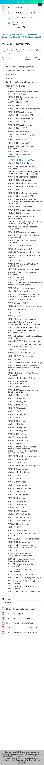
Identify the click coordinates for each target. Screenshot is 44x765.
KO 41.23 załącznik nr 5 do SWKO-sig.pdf (20, 618)
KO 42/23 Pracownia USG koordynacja (20, 155)
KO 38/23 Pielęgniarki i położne (22, 176)
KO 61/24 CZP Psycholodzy (20, 80)
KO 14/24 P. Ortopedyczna (20, 80)
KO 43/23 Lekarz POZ (18, 151)
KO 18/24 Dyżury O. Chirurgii (21, 80)
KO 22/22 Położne (16, 421)
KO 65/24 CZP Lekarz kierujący (22, 80)
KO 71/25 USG (14, 80)
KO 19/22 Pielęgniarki (18, 430)
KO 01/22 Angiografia (18, 494)
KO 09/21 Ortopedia (17, 511)
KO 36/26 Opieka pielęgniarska (22, 80)
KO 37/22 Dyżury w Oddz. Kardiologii (25, 362)
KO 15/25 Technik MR (18, 80)
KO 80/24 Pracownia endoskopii (23, 80)
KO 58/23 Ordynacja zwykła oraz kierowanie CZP (23, 98)
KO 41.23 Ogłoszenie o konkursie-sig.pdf (20, 609)
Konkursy (10, 78)
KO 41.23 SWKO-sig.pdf (14, 614)
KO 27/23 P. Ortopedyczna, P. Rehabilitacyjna (21, 217)
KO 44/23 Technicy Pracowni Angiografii (21, 147)
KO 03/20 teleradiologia (19, 542)
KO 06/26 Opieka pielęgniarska (22, 80)
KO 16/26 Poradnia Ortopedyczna (23, 80)
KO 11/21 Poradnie (17, 504)
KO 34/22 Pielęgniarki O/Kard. (22, 378)
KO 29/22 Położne (16, 398)
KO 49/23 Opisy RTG (17, 128)
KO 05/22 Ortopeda (17, 481)
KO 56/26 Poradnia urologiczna (22, 80)
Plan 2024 (12, 72)
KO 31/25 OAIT (15, 80)
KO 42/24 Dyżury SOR (18, 80)
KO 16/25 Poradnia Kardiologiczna (24, 80)
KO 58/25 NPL (14, 80)
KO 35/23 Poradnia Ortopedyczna (23, 186)
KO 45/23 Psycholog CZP (19, 143)
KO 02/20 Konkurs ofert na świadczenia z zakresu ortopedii (22, 546)
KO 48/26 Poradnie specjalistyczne (24, 80)
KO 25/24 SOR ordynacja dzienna (23, 80)
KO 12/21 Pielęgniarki (18, 501)
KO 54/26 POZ (14, 80)
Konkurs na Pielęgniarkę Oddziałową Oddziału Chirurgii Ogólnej (25, 222)
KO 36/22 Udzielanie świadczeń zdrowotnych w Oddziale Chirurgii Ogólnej (23, 367)
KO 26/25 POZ (14, 80)
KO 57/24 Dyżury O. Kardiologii (22, 80)
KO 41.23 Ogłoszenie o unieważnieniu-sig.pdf (21, 632)
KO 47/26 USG (14, 80)
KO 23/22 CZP (14, 417)
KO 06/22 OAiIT (15, 478)
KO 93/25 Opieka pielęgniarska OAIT (25, 80)
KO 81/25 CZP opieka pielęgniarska (24, 80)
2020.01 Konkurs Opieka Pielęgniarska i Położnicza (20, 554)
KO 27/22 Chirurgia (17, 408)
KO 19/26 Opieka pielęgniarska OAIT (25, 80)
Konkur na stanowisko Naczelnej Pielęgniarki (23, 227)
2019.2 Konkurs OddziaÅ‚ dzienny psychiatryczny (23, 582)
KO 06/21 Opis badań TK (19, 520)
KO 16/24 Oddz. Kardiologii (21, 80)
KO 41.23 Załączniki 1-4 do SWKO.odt (19, 623)
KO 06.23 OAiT (15, 312)
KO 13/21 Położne (16, 498)
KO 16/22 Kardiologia (18, 440)
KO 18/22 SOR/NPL (17, 433)
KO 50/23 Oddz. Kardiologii (21, 125)
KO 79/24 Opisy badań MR (20, 80)
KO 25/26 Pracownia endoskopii (23, 80)
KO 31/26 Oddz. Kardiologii (21, 80)
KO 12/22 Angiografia (18, 459)
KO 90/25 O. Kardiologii (19, 80)
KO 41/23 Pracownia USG (31, 37)
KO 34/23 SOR (14, 189)
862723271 (15, 24)
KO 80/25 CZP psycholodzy (20, 80)
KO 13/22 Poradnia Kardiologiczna (24, 456)
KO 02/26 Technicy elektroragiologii (25, 80)
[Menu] (40, 4)
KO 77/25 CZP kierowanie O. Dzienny (25, 80)
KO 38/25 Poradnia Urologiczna (22, 80)
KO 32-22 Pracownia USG (20, 386)
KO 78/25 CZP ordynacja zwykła (22, 80)
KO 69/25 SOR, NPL (17, 80)
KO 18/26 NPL (14, 80)
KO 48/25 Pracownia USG (20, 80)
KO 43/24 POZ (14, 80)
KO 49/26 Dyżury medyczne (20, 80)
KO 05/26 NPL (14, 80)
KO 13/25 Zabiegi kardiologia (21, 80)
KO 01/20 (12, 550)
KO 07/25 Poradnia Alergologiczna (24, 80)
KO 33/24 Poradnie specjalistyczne (24, 80)
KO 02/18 (12, 88)
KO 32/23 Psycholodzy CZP (20, 196)
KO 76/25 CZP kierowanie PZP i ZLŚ (24, 80)
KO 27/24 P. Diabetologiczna (21, 80)
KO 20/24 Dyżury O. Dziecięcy (21, 80)
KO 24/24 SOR (14, 80)
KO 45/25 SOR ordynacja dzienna (23, 80)
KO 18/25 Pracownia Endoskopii (23, 80)
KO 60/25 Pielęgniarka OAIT (21, 80)
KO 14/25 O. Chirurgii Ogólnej (22, 80)
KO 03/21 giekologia (17, 530)
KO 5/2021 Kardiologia (18, 524)
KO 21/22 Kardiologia (18, 424)
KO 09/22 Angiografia (18, 469)
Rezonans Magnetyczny (18, 68)
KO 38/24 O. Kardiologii (19, 80)
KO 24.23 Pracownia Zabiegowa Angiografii (22, 241)
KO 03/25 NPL (14, 80)
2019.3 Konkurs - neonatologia (22, 574)
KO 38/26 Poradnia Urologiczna (22, 80)
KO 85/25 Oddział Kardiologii (22, 80)
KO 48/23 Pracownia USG (20, 131)
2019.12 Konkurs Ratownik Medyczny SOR (20, 565)
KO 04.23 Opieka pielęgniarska (22, 319)
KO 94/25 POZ (14, 80)
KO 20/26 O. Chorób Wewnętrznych (24, 80)
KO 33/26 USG (14, 80)
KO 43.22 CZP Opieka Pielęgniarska (24, 341)
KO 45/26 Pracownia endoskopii (23, 80)
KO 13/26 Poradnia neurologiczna (23, 80)
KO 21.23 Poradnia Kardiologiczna (24, 252)
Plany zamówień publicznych (19, 70)
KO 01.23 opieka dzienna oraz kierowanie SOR (21, 331)
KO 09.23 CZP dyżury (18, 302)
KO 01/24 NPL (14, 80)
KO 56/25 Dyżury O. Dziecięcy (21, 80)
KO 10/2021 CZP (16, 507)
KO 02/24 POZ (14, 80)
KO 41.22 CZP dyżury (18, 349)
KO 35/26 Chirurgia (17, 80)
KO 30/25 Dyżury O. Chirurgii (21, 80)
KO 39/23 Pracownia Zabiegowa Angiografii (23, 167)
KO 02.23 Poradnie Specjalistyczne (24, 327)
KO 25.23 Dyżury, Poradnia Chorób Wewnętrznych (24, 236)
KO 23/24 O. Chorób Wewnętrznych (24, 80)
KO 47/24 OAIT (15, 80)
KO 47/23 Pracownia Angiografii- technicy (23, 135)
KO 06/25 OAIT (15, 80)
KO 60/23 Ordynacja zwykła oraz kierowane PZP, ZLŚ (23, 92)
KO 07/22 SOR (14, 475)
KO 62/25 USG (14, 80)
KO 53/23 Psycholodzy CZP (20, 115)
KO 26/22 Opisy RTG (17, 404)
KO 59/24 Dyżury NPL (18, 80)
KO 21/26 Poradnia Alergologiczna (24, 80)
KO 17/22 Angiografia (18, 437)
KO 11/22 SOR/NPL (17, 462)
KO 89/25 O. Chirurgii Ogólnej (22, 80)
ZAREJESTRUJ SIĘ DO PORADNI (22, 18)
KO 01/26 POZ (14, 80)
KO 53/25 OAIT (15, 80)
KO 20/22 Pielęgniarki (18, 427)
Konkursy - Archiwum (10, 37)
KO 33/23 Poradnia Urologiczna (22, 193)
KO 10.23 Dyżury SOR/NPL (20, 299)
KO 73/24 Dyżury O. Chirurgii (21, 80)
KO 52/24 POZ (14, 80)
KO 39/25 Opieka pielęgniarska (22, 80)
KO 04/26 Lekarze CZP (18, 80)
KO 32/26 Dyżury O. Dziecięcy (21, 80)
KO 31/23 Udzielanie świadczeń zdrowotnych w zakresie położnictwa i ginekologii (25, 201)
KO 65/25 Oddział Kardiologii (22, 80)
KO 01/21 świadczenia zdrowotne (23, 538)
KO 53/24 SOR (14, 80)
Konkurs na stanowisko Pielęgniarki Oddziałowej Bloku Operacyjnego (24, 172)
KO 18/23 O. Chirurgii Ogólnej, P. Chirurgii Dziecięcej (23, 264)
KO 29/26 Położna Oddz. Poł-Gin (23, 80)
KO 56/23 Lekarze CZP (18, 105)
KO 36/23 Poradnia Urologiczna (22, 183)
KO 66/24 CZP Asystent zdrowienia (24, 80)
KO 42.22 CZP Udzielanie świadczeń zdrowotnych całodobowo (24, 345)
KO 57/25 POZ (14, 80)
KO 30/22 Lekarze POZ (18, 395)
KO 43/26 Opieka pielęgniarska (22, 80)
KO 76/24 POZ (14, 80)
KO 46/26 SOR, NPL (17, 80)
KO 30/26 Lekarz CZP (18, 80)
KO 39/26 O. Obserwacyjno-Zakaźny (24, 80)
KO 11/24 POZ (14, 80)
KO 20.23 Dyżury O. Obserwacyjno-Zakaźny (24, 256)
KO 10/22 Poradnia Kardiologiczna (24, 465)
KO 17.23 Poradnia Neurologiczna (23, 269)
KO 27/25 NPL (14, 80)
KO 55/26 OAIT (15, 80)
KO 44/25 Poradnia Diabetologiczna (24, 80)
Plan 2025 (12, 72)
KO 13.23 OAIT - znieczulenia (21, 288)
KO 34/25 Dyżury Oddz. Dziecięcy (23, 80)
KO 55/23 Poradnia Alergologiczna (24, 108)
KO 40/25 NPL (14, 80)
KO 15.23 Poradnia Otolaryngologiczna (17, 278)
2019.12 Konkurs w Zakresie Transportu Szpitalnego (21, 560)
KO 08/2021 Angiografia (19, 514)
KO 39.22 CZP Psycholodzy (20, 356)
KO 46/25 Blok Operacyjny (20, 80)
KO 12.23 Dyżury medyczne (20, 291)
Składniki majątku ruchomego (19, 82)
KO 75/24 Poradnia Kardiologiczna (24, 80)
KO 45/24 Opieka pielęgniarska (22, 80)
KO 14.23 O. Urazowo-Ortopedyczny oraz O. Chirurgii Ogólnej (25, 283)
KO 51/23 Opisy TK (17, 121)
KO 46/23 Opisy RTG (17, 139)
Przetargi (10, 74)
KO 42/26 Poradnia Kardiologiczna (24, 80)
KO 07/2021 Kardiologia (19, 517)
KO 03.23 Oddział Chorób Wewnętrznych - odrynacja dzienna (24, 323)
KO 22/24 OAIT (15, 80)
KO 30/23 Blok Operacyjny (20, 206)
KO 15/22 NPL (14, 443)
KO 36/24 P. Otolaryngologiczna (23, 80)
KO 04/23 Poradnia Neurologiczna (24, 80)
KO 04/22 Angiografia (18, 485)
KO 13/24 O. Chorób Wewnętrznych (24, 80)
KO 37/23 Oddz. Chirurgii (19, 180)
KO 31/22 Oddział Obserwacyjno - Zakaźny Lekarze (23, 391)
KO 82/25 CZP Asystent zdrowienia (24, 80)
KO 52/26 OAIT (15, 80)
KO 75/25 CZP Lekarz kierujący (22, 80)
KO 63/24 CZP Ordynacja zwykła (23, 80)
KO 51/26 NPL (14, 80)
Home (4, 34)
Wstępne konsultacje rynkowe (19, 66)
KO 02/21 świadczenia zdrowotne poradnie (23, 534)
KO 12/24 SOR (14, 80)
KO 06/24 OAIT (15, 80)
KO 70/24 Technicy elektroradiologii (25, 80)
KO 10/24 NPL (14, 80)
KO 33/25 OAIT (15, 80)
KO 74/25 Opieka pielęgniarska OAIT (25, 80)
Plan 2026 (12, 72)
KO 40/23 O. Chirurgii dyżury (21, 163)
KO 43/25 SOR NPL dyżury (20, 80)
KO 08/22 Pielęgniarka (18, 472)
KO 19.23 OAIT (15, 260)
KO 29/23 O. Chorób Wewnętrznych (24, 210)
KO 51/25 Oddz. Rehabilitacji (21, 80)
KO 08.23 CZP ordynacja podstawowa (25, 306)
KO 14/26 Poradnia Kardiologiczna (24, 80)
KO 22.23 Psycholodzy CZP (20, 249)
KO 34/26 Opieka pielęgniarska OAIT (25, 80)
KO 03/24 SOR (14, 80)
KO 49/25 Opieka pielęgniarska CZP (24, 80)
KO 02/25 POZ (14, 80)
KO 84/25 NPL (14, 80)
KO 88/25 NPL (14, 80)
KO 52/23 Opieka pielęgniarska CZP (24, 118)
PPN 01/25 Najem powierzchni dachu (25, 76)
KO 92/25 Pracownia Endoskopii (23, 80)
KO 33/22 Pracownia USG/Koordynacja (17, 382)
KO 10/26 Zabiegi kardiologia (21, 80)
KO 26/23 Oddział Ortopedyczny (23, 232)
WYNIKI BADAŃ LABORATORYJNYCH (23, 13)
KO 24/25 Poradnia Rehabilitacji (23, 80)
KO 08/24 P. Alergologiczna (20, 80)
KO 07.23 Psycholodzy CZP (20, 309)
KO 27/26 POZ (14, 80)
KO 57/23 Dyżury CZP (18, 102)
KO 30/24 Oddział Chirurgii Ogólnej (24, 80)
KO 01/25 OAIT (15, 80)
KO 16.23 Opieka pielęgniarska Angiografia (22, 273)
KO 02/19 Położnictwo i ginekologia (24, 577)
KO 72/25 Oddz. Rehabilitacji (21, 80)
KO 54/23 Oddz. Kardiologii (21, 112)
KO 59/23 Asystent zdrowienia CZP (24, 591)
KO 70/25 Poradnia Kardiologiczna (24, 80)
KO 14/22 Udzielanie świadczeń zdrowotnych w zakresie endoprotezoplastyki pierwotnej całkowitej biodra (22, 449)
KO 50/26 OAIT (15, 80)
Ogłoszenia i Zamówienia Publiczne (23, 34)
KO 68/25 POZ (14, 80)
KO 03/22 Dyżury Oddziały (20, 488)
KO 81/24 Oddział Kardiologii (22, 80)
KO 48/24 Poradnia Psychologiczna (24, 80)
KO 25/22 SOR (14, 411)
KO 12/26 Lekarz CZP (18, 80)
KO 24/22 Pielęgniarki (18, 414)
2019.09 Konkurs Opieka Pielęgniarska (19, 570)
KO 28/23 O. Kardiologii (19, 213)
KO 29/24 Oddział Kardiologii (22, 80)
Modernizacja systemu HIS (20, 68)
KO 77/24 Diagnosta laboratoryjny (23, 80)
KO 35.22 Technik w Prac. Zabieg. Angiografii (23, 374)
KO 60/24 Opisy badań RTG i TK (22, 80)
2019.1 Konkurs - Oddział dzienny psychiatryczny (23, 587)
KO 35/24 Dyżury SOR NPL (20, 80)
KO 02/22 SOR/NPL (17, 491)
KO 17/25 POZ (14, 80)
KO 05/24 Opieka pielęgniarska (22, 80)
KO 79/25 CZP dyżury (18, 80)
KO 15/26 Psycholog (17, 80)
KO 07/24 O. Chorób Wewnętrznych (24, 80)
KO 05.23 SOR (14, 315)
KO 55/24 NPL (14, 80)
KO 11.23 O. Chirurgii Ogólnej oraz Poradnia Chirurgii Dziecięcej (24, 295)
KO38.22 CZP (14, 359)
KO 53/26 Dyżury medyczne (20, 80)
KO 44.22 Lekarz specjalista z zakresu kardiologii (25, 337)
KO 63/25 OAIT (15, 80)
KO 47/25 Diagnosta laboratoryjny (23, 80)
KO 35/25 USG (14, 80)
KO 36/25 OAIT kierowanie (20, 80)
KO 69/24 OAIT (15, 80)
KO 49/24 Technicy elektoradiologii (24, 80)
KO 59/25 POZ (14, 80)
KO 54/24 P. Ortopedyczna (20, 80)
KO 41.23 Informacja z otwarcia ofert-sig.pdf (21, 628)
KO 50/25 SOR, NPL (17, 80)
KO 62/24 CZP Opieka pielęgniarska (24, 80)
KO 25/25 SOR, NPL (17, 80)
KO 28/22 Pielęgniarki (18, 401)
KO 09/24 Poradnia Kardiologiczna (24, 80)
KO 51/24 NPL (14, 80)
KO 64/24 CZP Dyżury (18, 80)
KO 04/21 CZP (14, 527)
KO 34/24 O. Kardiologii (19, 80)
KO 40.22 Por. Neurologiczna (21, 352)
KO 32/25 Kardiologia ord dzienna (23, 80)
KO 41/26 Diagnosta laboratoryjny (23, 80)
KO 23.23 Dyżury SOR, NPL (20, 245)
